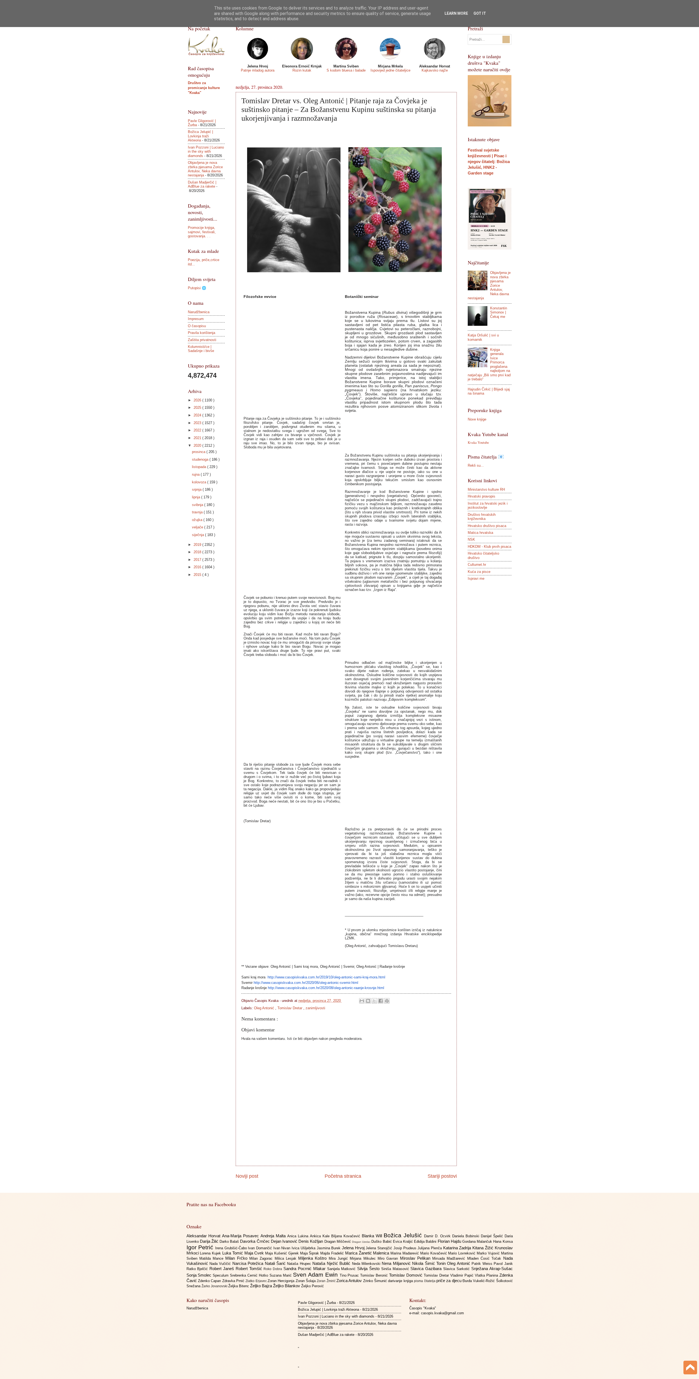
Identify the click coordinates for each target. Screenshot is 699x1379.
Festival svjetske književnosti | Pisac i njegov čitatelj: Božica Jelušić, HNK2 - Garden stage (489, 161)
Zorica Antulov (349, 1280)
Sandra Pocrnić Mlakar (305, 1268)
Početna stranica (343, 1176)
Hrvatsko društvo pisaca (487, 526)
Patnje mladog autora (257, 70)
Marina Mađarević (405, 1253)
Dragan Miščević (338, 1241)
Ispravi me (476, 578)
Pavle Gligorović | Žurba (317, 1303)
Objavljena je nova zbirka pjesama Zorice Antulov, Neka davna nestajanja (205, 169)
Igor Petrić (200, 1247)
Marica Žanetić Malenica (367, 1253)
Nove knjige (477, 419)
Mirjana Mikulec (364, 1258)
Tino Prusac (350, 1275)
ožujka (197, 520)
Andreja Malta (273, 1235)
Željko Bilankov (287, 1285)
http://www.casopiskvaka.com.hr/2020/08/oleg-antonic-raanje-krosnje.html (326, 988)
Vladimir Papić (462, 1275)
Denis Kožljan (311, 1241)
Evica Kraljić (403, 1241)
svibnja (198, 505)
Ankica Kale (320, 1236)
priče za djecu (449, 1280)
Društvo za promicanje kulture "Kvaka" (204, 88)
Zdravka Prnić (234, 1281)
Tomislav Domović (406, 1275)
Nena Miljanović (397, 1263)
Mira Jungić (339, 1258)
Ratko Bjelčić (198, 1269)
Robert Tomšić (250, 1268)
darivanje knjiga (401, 1281)
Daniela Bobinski (466, 1236)
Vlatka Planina (487, 1275)
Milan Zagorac (262, 1258)
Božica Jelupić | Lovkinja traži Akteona (200, 136)
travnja (198, 512)
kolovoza (199, 482)
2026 (198, 400)
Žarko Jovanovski (215, 1286)
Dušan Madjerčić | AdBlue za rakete (202, 184)
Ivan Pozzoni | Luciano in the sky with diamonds (206, 151)
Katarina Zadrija (457, 1247)
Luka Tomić (233, 1253)
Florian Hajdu (450, 1241)
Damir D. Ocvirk (438, 1236)
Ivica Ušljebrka (304, 1248)
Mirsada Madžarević (449, 1258)
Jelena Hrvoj (354, 1247)
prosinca (199, 452)
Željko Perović (312, 1286)
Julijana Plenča (430, 1248)
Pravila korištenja (201, 333)
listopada (199, 467)
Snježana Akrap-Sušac (492, 1268)
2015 (198, 575)
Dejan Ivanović (284, 1241)
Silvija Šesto (369, 1268)
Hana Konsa (503, 1241)
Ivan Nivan (282, 1248)
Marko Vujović (489, 1253)
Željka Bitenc (239, 1286)
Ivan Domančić (260, 1248)
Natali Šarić (276, 1263)
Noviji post (247, 1176)
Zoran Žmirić (326, 1281)
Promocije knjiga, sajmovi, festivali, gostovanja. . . (202, 232)
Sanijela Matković (342, 1269)
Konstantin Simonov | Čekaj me (498, 312)
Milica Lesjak (286, 1258)
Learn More (456, 13)
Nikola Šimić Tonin (429, 1263)
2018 (198, 552)
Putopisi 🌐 (197, 288)
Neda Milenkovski (367, 1264)
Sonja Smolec (199, 1275)
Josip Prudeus (405, 1248)
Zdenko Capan (210, 1281)
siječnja (198, 535)
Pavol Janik (503, 1264)
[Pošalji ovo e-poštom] (362, 1001)
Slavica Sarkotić (457, 1269)
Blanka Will (373, 1235)
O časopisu (197, 326)
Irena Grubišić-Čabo (231, 1248)
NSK (471, 539)
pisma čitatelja (425, 1281)
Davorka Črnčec (255, 1241)
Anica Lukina (298, 1236)
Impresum (196, 319)
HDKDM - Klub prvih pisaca (489, 547)
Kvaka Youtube (478, 442)
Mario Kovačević (434, 1253)
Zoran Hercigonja (282, 1281)
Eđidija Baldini (425, 1241)
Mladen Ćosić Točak (485, 1258)
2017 (198, 560)
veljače (198, 527)
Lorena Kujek (211, 1253)
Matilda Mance (212, 1258)
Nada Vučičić (220, 1264)
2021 (198, 438)
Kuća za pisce (479, 572)
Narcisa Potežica (248, 1263)
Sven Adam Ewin (316, 1274)
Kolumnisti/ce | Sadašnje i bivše (201, 349)
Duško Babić (382, 1241)
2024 (198, 415)
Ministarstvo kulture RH (486, 489)
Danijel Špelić (493, 1236)
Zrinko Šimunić (375, 1281)
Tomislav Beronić (374, 1275)
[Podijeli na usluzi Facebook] (380, 1001)
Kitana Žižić (483, 1247)
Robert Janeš (222, 1268)
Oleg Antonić (264, 1008)
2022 (198, 430)
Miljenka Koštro (313, 1258)
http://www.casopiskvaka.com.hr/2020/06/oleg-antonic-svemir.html (306, 983)
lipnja (196, 497)
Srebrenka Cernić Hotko (249, 1275)
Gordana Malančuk (477, 1241)
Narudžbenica (198, 312)
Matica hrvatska (480, 533)
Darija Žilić (210, 1241)
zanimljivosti (315, 1008)
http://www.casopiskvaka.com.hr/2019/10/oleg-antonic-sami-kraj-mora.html (326, 977)
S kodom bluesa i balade (346, 70)
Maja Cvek (254, 1253)
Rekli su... (476, 465)
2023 (198, 423)
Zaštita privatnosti (202, 340)
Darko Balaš (230, 1241)
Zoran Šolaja (306, 1281)
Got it (479, 13)
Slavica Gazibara (426, 1268)
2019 (198, 545)
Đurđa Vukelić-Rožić (479, 1281)
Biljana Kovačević (346, 1236)
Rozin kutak (301, 70)
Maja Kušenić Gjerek (282, 1253)
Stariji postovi (442, 1176)
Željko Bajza (261, 1285)
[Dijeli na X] (374, 1001)
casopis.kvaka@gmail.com (442, 1313)
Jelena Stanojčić (379, 1248)
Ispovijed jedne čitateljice (390, 70)
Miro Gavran (389, 1258)
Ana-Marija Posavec (241, 1235)
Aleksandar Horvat (204, 1235)
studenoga (200, 459)
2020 (198, 445)
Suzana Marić (281, 1275)
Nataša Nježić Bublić (332, 1263)
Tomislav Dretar (290, 1008)
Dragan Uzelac (361, 1241)
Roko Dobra (273, 1269)
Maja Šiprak (310, 1253)
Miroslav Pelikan (416, 1258)
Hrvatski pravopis (481, 496)
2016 (198, 567)
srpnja (197, 489)
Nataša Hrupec (299, 1264)
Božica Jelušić (404, 1235)
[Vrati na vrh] (690, 1368)
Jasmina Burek (329, 1248)
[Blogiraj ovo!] (368, 1001)
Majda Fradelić (332, 1253)
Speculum (221, 1275)
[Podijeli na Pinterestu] (387, 1001)
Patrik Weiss (483, 1264)
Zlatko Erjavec (256, 1281)
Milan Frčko (237, 1258)
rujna (196, 474)
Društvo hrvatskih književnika (482, 517)
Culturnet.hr (477, 565)
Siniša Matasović (396, 1269)
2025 (198, 408)
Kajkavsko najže (435, 70)
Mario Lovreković (462, 1253)
